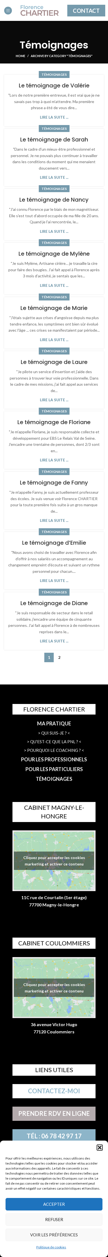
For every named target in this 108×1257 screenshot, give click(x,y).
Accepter (54, 1204)
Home (20, 56)
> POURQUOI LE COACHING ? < (54, 750)
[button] (99, 1147)
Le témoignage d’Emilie (54, 543)
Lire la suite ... (54, 117)
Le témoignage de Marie (54, 308)
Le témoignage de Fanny (54, 482)
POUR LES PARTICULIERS (54, 769)
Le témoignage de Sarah (54, 139)
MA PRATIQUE (54, 723)
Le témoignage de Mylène (54, 254)
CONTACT (86, 10)
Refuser (54, 1219)
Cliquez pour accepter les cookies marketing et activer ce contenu (54, 860)
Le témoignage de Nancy (54, 200)
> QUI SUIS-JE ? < (54, 732)
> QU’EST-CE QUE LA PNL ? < (54, 741)
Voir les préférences (54, 1234)
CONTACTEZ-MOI (54, 1091)
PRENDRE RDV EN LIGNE (54, 1113)
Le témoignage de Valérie (54, 85)
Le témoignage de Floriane (54, 422)
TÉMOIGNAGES (54, 779)
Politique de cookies (51, 1247)
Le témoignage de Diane (54, 603)
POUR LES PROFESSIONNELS (54, 759)
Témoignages (54, 74)
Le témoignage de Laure (54, 362)
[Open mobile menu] (8, 10)
